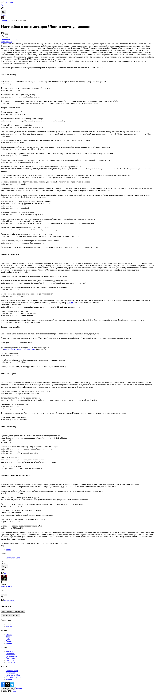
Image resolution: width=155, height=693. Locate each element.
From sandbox (6, 42)
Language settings (8, 688)
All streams (9, 2)
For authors (10, 654)
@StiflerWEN (6, 586)
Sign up (9, 626)
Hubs (8, 639)
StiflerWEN (5, 21)
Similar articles (19, 611)
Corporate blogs (12, 671)
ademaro (70, 303)
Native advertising (13, 675)
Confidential (10, 662)
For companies (11, 656)
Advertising (10, 673)
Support (19, 688)
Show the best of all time (10, 616)
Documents (10, 658)
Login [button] (3, 15)
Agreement (10, 660)
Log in (8, 624)
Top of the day (7, 611)
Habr (14, 691)
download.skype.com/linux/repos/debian (19, 349)
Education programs (13, 677)
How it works (11, 651)
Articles (9, 635)
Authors (9, 641)
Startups (9, 679)
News (8, 637)
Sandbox (9, 643)
